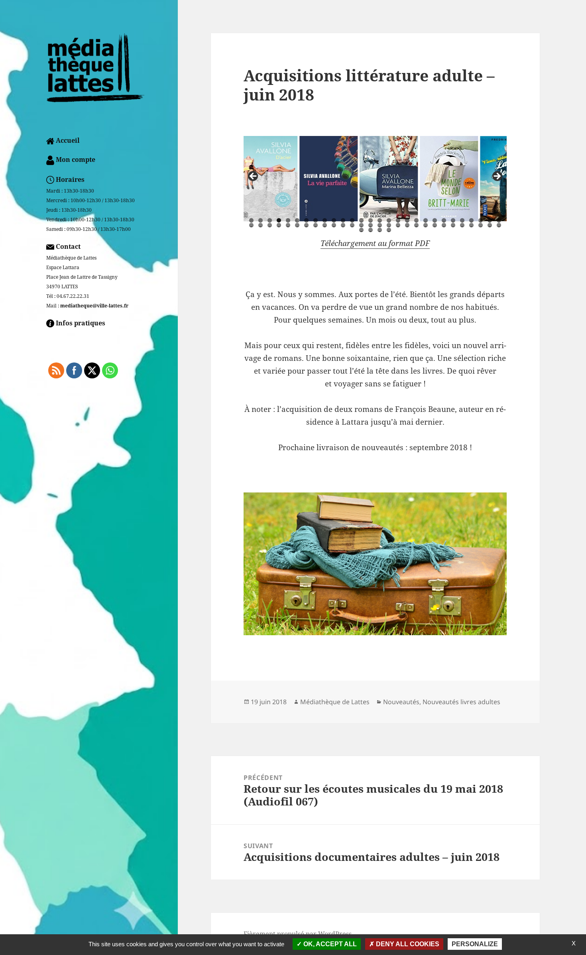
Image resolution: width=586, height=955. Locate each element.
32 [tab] (279, 225)
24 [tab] (462, 220)
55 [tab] (490, 225)
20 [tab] (425, 220)
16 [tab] (389, 220)
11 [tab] (343, 220)
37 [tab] (324, 225)
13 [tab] (361, 220)
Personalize (475, 944)
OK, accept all (329, 944)
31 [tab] (269, 225)
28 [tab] (499, 220)
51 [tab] (453, 225)
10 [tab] (334, 220)
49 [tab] (435, 225)
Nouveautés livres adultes (461, 701)
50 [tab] (444, 225)
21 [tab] (435, 220)
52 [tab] (462, 225)
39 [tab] (343, 225)
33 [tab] (288, 225)
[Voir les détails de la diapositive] (273, 178)
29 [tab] (251, 225)
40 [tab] (352, 225)
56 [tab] (499, 225)
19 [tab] (416, 220)
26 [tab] (480, 220)
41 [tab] (361, 225)
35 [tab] (306, 225)
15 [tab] (380, 220)
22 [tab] (444, 220)
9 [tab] (324, 220)
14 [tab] (370, 220)
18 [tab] (407, 220)
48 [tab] (425, 225)
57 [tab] (361, 230)
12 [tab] (352, 220)
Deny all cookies (406, 944)
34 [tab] (297, 225)
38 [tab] (334, 225)
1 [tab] (251, 220)
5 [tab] (288, 220)
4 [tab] (279, 220)
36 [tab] (315, 225)
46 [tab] (407, 225)
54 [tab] (480, 225)
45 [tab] (398, 225)
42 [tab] (370, 225)
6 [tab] (297, 220)
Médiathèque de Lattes (335, 701)
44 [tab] (389, 225)
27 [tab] (490, 220)
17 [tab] (398, 220)
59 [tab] (380, 230)
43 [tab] (380, 225)
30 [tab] (260, 225)
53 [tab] (471, 225)
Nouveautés (401, 701)
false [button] (254, 177)
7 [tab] (306, 220)
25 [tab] (471, 220)
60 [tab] (389, 230)
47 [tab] (416, 225)
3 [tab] (269, 220)
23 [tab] (453, 220)
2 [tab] (260, 220)
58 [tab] (370, 230)
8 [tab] (315, 220)
